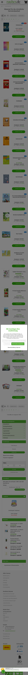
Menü (2, 2)
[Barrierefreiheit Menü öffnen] (3, 672)
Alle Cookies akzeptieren (18, 343)
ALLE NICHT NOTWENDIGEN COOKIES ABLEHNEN (14, 340)
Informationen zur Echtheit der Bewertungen (12, 670)
